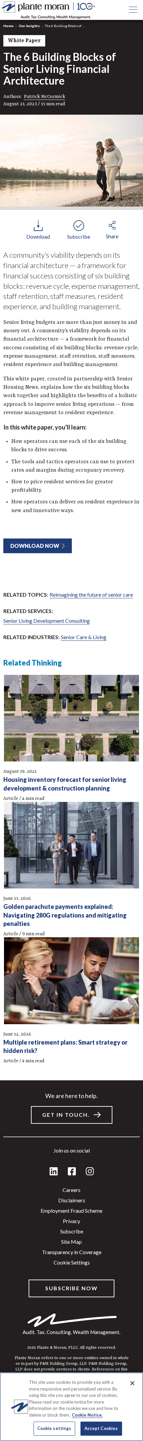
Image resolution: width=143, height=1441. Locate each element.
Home (8, 26)
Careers (71, 1190)
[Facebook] (72, 1172)
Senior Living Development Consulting (46, 620)
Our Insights (29, 26)
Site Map (71, 1241)
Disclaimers (71, 1200)
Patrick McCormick (44, 96)
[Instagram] (90, 1172)
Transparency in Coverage (71, 1252)
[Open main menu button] (133, 10)
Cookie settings (72, 1262)
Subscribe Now (71, 1288)
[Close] (132, 1383)
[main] (71, 720)
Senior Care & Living (83, 637)
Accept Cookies (101, 1428)
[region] (71, 1406)
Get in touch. (66, 1114)
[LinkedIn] (54, 1172)
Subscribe (71, 1231)
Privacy (71, 1221)
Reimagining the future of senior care (91, 594)
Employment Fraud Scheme (71, 1210)
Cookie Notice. (87, 1415)
